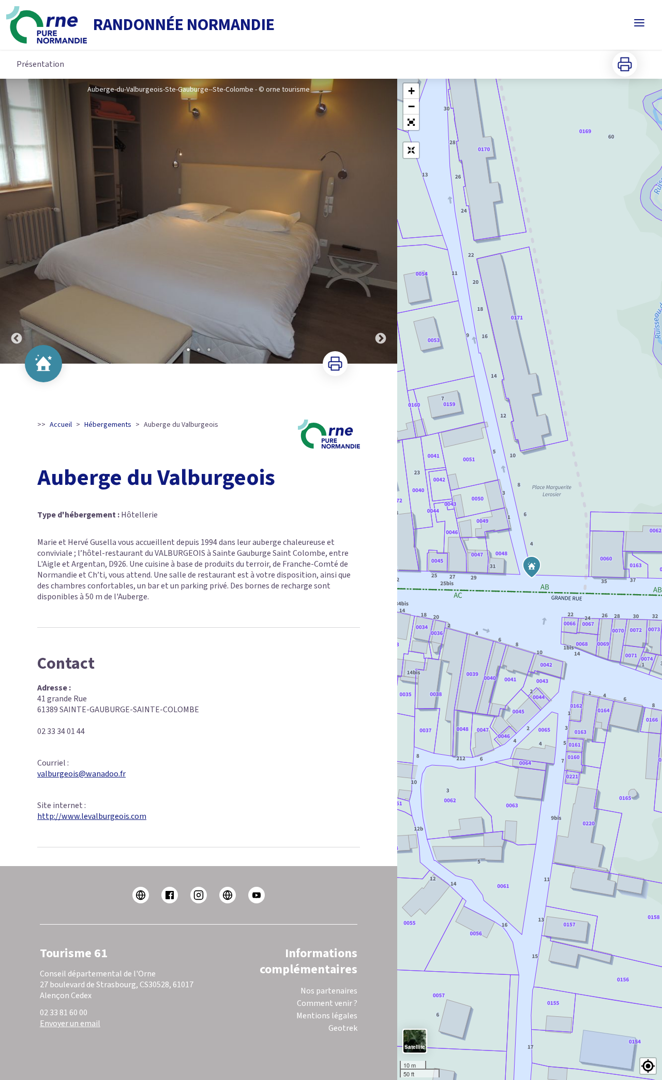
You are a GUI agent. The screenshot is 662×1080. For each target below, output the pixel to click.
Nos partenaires (328, 991)
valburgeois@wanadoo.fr (81, 774)
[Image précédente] (16, 221)
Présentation (40, 64)
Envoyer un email (70, 1023)
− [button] (411, 106)
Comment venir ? (327, 1003)
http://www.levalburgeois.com (91, 816)
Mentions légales (326, 1015)
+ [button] (411, 90)
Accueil (61, 425)
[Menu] (639, 23)
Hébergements (107, 425)
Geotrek (342, 1028)
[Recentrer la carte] (411, 150)
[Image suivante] (380, 221)
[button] (411, 122)
